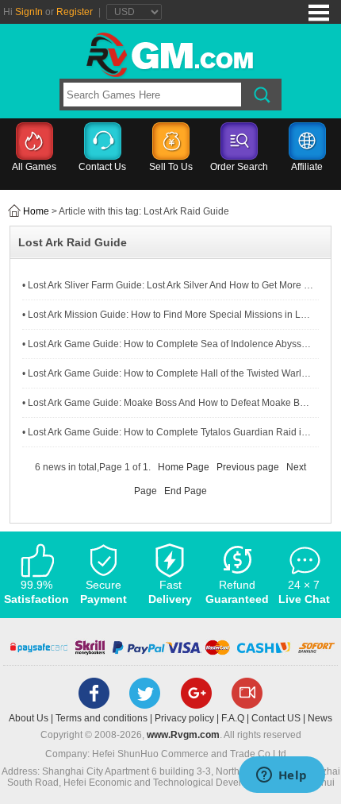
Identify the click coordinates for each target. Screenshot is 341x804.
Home (36, 211)
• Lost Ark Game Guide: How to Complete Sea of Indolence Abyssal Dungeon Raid (167, 344)
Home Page (183, 467)
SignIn (29, 11)
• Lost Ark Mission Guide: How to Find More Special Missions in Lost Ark (167, 314)
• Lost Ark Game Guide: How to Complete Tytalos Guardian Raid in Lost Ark (167, 432)
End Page (185, 491)
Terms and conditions (102, 718)
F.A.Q (232, 718)
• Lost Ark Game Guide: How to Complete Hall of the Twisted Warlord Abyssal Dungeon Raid (167, 373)
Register (74, 11)
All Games (34, 166)
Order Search (239, 166)
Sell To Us (171, 166)
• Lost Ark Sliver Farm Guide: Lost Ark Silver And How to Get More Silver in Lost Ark (167, 285)
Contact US (276, 718)
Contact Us (102, 166)
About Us (28, 718)
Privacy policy (184, 718)
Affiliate (307, 166)
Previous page (247, 467)
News (320, 718)
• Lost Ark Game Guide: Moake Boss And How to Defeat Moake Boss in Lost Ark (167, 402)
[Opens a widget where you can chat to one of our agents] (281, 776)
